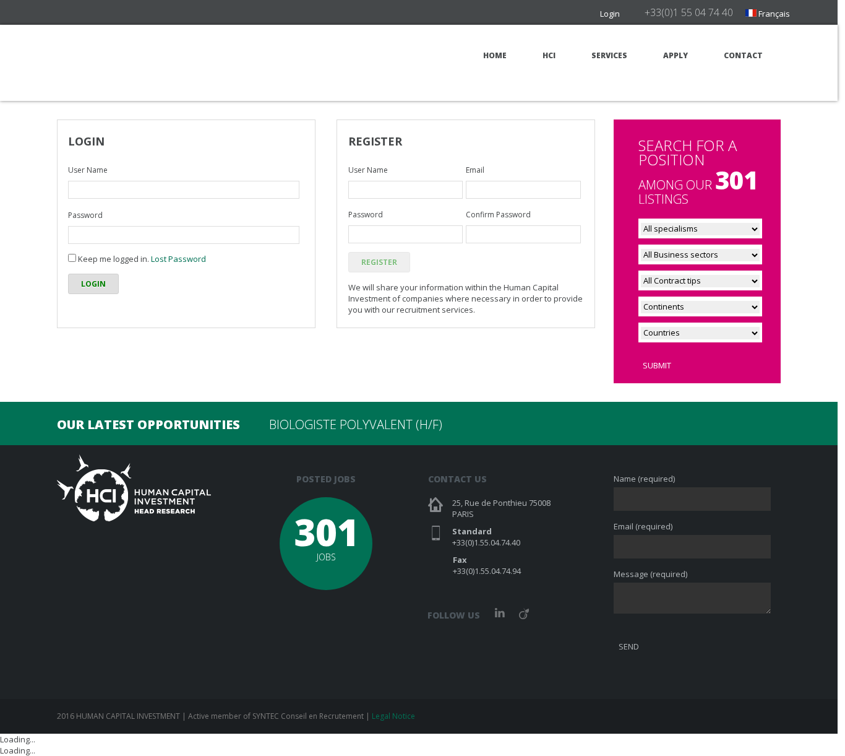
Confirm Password (498, 214)
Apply (675, 55)
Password (85, 215)
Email (475, 170)
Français (773, 13)
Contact (743, 55)
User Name (88, 170)
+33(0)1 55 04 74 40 (689, 12)
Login (610, 13)
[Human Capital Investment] (134, 62)
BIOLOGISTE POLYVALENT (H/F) (355, 424)
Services (609, 55)
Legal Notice (393, 716)
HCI (549, 55)
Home (495, 55)
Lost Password (178, 258)
